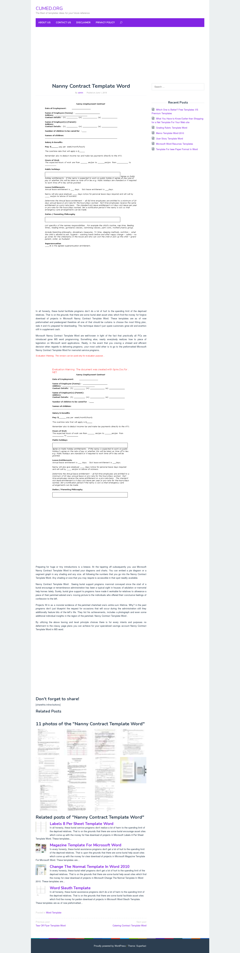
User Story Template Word (169, 138)
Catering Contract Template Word (129, 923)
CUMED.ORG (49, 8)
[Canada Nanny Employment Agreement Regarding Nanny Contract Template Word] (133, 742)
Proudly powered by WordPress (110, 945)
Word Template (53, 912)
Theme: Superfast (137, 945)
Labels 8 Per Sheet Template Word (81, 823)
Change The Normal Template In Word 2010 (89, 866)
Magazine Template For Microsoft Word (85, 845)
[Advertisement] (120, 55)
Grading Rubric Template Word (171, 127)
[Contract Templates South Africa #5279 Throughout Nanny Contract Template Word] (49, 798)
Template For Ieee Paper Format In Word (177, 149)
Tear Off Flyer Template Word (51, 923)
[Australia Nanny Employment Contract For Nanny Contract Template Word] (105, 770)
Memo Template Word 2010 (170, 133)
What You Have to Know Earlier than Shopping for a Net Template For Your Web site (177, 120)
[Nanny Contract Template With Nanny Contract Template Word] (133, 770)
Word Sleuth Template (70, 888)
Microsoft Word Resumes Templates (174, 143)
